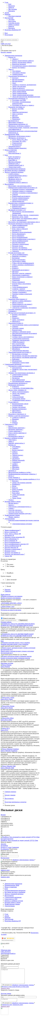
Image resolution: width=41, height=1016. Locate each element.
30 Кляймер (16, 446)
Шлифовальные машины (20, 347)
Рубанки (15, 285)
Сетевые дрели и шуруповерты (23, 337)
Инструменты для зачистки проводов (24, 355)
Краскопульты (17, 330)
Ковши (14, 316)
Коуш (14, 486)
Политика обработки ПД (13, 30)
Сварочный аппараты (19, 306)
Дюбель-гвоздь (17, 455)
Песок (14, 421)
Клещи (15, 266)
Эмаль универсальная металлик (22, 95)
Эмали (15, 59)
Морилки (15, 117)
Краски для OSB (18, 108)
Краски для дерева (19, 67)
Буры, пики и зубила (20, 229)
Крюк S (15, 488)
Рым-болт (15, 491)
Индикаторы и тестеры (20, 354)
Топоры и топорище (19, 292)
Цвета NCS (4, 730)
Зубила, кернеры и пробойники (23, 265)
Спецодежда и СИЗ (11, 899)
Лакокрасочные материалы (13, 883)
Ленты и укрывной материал (14, 894)
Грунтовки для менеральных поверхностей (21, 102)
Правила (15, 318)
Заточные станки (18, 328)
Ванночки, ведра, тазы (20, 217)
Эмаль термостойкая (19, 91)
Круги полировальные (20, 237)
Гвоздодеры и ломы (19, 261)
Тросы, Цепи (16, 498)
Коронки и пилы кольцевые (22, 232)
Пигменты (16, 378)
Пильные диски (17, 246)
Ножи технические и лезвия (22, 277)
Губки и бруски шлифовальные (23, 263)
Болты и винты (17, 450)
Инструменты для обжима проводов (24, 357)
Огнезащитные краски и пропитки (24, 66)
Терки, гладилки (18, 319)
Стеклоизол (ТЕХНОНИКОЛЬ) (22, 388)
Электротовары (10, 906)
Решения (7, 14)
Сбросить (8, 591)
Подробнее (4, 845)
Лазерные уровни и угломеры (22, 191)
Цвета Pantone (5, 666)
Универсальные (17, 74)
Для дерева (16, 71)
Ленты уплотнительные (20, 392)
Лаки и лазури (17, 114)
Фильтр (3, 815)
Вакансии (11, 6)
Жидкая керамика (18, 79)
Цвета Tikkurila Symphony (9, 750)
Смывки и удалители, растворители (24, 84)
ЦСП (14, 371)
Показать (7, 589)
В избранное (5, 849)
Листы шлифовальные (20, 254)
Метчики (15, 271)
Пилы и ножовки (18, 282)
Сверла (15, 251)
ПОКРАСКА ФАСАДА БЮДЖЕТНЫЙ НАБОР (16, 636)
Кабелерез (15, 359)
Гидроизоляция (17, 376)
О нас (6, 2)
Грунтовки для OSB (19, 100)
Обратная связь (6, 950)
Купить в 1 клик (6, 847)
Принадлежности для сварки (22, 304)
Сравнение (15, 847)
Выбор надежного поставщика (11, 598)
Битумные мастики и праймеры (15, 892)
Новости (11, 7)
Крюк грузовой (17, 489)
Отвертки (16, 280)
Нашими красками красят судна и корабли (14, 644)
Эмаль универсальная (19, 93)
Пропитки (16, 119)
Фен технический (18, 343)
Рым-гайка (16, 493)
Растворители (17, 145)
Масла (15, 115)
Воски (14, 110)
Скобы (15, 464)
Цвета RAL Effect (6, 720)
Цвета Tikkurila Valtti (7, 768)
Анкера (15, 448)
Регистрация (9, 35)
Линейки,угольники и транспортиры (25, 193)
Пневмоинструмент (19, 208)
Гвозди (15, 453)
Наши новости (5, 594)
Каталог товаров (6, 52)
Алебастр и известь (18, 417)
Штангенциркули (18, 201)
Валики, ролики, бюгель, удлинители (25, 215)
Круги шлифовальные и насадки (23, 239)
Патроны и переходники (20, 244)
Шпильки (15, 467)
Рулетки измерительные (20, 198)
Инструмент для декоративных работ (25, 218)
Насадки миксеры (18, 242)
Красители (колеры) (19, 64)
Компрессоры (17, 206)
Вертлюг (15, 481)
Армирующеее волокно (20, 374)
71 (18, 539)
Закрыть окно (5, 870)
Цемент (15, 422)
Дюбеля (15, 457)
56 (16, 540)
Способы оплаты (13, 23)
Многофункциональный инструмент (24, 333)
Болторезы (16, 258)
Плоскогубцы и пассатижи (21, 283)
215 (27, 544)
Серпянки (16, 395)
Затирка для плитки (19, 407)
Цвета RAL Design (7, 708)
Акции (7, 12)
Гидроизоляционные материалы (15, 890)
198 (19, 533)
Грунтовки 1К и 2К (19, 141)
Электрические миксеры (20, 350)
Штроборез (16, 349)
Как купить (12, 21)
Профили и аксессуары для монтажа (24, 369)
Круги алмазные (18, 235)
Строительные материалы (13, 897)
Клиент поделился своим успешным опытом (15, 658)
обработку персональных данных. (23, 860)
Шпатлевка (16, 410)
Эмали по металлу (18, 88)
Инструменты (9, 895)
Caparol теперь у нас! (7, 606)
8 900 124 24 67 (6, 44)
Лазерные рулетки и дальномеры (23, 189)
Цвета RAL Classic (7, 699)
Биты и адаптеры (18, 227)
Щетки (15, 297)
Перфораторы (17, 335)
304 (11, 556)
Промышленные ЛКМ (12, 885)
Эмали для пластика (19, 86)
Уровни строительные (20, 199)
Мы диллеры (12, 9)
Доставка (11, 19)
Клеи (6, 889)
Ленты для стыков (18, 393)
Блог (9, 4)
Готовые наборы (6, 622)
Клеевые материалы (19, 409)
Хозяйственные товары (12, 904)
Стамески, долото (18, 289)
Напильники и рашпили (20, 275)
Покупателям (9, 18)
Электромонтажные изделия (22, 524)
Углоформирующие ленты (21, 400)
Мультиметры (17, 361)
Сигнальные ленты (18, 398)
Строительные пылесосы (20, 338)
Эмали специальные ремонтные (23, 90)
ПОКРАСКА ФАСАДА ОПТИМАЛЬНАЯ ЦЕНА (17, 625)
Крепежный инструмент (20, 270)
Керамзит (15, 419)
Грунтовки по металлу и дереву (23, 105)
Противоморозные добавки (21, 381)
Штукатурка (17, 412)
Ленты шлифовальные (20, 241)
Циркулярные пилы (19, 345)
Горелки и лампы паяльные (21, 301)
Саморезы (16, 462)
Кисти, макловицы (19, 220)
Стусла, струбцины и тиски (22, 290)
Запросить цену (17, 1004)
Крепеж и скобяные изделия (14, 901)
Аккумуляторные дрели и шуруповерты (25, 325)
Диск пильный (11, 579)
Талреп (15, 496)
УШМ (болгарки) (18, 342)
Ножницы (16, 278)
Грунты (15, 78)
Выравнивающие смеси (20, 404)
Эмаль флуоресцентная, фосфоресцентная (26, 96)
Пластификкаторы (18, 379)
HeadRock (10, 573)
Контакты (11, 11)
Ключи (15, 268)
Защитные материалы (20, 112)
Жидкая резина (17, 81)
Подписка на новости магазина (11, 610)
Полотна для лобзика (19, 247)
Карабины (16, 484)
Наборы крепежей (18, 460)
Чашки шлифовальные (20, 225)
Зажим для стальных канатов (22, 482)
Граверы (15, 326)
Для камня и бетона (19, 72)
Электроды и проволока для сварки (24, 307)
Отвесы (15, 194)
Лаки (14, 83)
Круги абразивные (19, 234)
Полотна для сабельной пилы (22, 249)
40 (20, 545)
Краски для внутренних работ (23, 60)
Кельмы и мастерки (19, 314)
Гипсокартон (17, 367)
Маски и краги (17, 302)
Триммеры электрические (21, 340)
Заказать (3, 844)
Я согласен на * (19, 860)
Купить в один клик (22, 986)
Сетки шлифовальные (20, 287)
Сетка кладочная (18, 397)
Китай (9, 586)
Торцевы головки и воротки (22, 294)
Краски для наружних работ (22, 62)
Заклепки (16, 458)
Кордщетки (16, 230)
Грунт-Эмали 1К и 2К (20, 139)
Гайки (15, 452)
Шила (14, 295)
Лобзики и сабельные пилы (21, 331)
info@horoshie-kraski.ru (8, 953)
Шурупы (15, 469)
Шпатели (16, 321)
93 (17, 532)
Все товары (10, 566)
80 (24, 537)
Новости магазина (9, 618)
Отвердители (17, 143)
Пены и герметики (11, 887)
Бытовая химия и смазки (13, 902)
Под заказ (10, 564)
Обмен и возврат (13, 24)
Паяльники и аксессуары (20, 362)
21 (19, 552)
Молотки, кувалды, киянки (21, 273)
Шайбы (15, 465)
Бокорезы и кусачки (19, 256)
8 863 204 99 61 (6, 952)
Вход (6, 33)
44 (17, 547)
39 (13, 535)
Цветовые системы (7, 663)
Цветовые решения (14, 16)
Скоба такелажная (18, 494)
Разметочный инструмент (21, 196)
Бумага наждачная (18, 259)
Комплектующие (18, 205)
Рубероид (15, 386)
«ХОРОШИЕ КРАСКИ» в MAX (11, 603)
